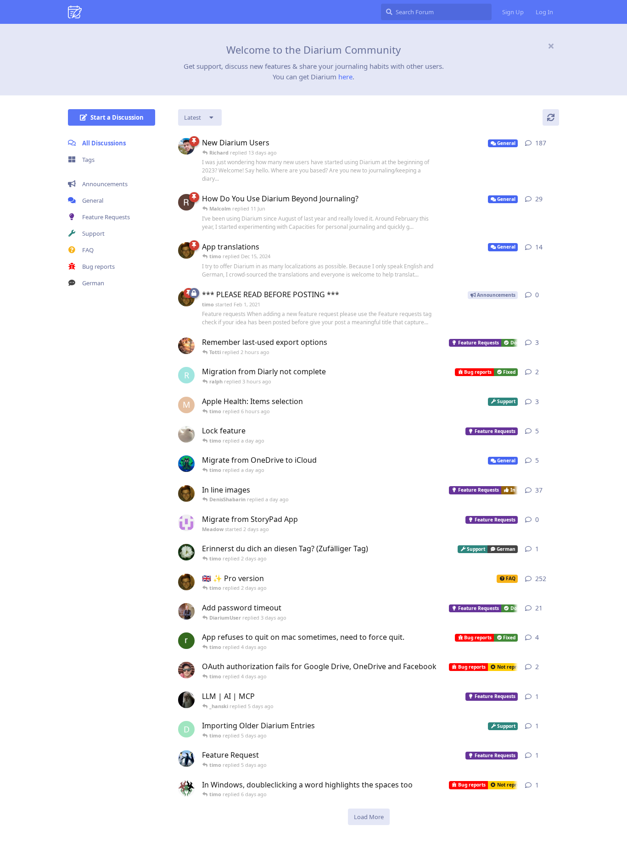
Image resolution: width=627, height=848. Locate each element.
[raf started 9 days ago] (186, 640)
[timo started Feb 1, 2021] (186, 298)
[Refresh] (551, 117)
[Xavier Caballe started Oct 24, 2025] (186, 463)
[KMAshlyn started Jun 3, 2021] (186, 611)
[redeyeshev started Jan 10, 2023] (186, 146)
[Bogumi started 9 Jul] (186, 670)
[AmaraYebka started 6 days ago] (186, 758)
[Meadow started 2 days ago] (186, 523)
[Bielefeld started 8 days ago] (186, 788)
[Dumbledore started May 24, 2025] (186, 700)
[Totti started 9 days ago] (186, 346)
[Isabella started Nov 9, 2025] (186, 434)
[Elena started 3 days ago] (186, 552)
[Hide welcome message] (551, 46)
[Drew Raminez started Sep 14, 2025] (186, 202)
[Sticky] (194, 141)
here (345, 76)
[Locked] (194, 293)
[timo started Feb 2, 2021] (186, 250)
